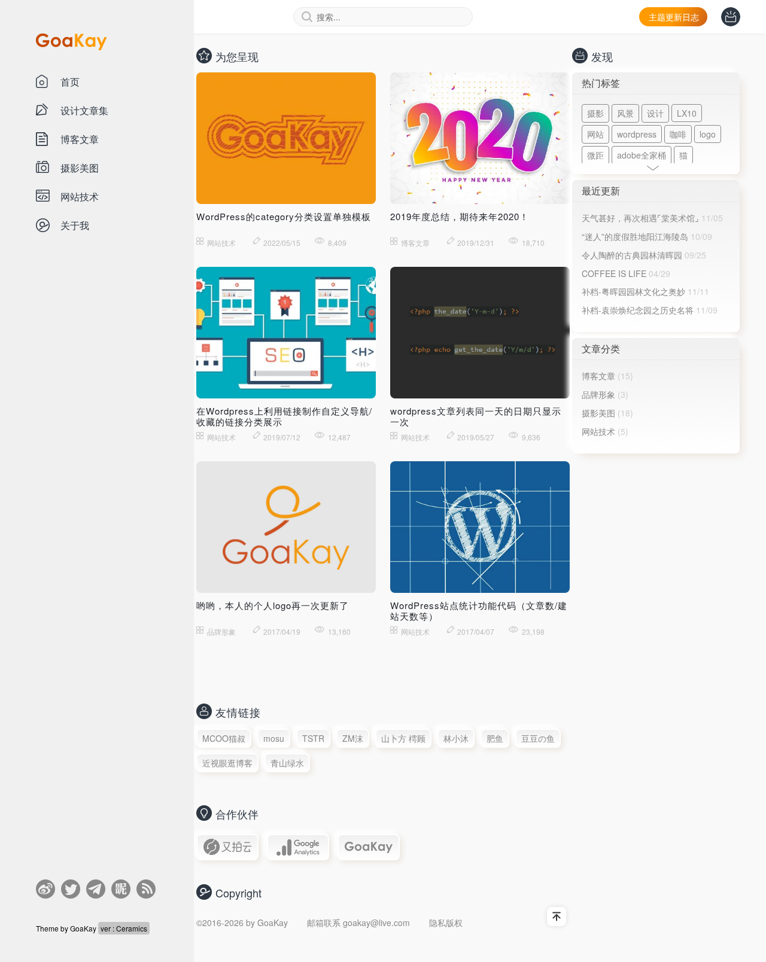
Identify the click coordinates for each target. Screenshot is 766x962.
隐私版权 (446, 922)
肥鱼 (495, 738)
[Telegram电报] (95, 889)
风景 (625, 113)
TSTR (313, 738)
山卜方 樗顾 (403, 738)
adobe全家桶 (641, 155)
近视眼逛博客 (227, 763)
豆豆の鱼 (538, 738)
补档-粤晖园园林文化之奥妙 (633, 291)
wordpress (636, 134)
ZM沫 (352, 738)
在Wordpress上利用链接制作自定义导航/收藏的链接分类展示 (284, 416)
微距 (595, 155)
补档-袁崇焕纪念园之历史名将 (638, 310)
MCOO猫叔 (223, 738)
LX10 (687, 113)
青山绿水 (287, 763)
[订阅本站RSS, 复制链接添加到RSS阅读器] (146, 889)
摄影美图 (598, 413)
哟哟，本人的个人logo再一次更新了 (272, 605)
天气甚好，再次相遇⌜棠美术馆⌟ (640, 218)
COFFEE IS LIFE (614, 273)
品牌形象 (598, 394)
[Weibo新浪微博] (45, 889)
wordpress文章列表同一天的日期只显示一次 (475, 416)
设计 (655, 113)
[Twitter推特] (70, 889)
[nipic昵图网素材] (120, 889)
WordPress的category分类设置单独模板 (283, 216)
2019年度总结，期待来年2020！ (459, 216)
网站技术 (598, 431)
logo (708, 134)
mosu (273, 738)
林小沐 (456, 738)
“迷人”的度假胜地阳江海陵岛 (635, 236)
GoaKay (84, 928)
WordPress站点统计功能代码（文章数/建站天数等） (478, 610)
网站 (595, 134)
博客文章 (598, 376)
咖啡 (678, 134)
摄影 (595, 113)
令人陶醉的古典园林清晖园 (632, 255)
